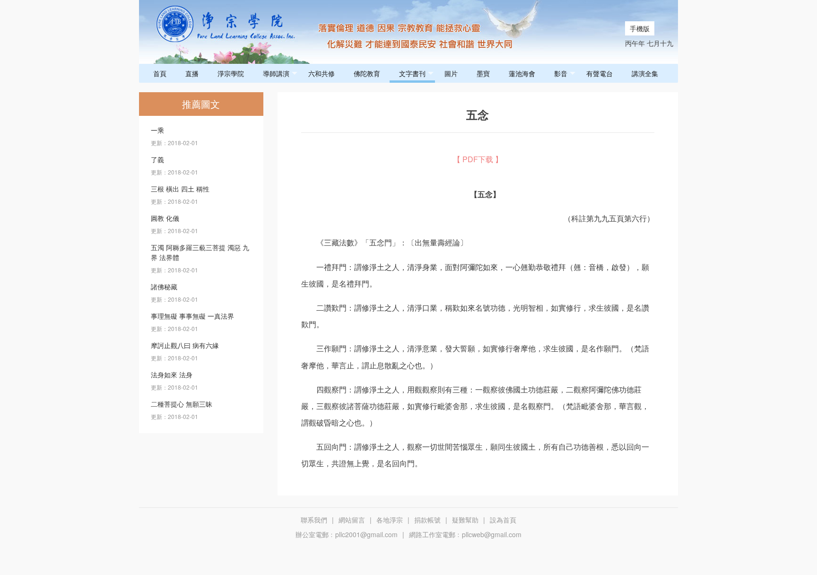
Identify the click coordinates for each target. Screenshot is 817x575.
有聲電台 (599, 73)
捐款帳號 (427, 519)
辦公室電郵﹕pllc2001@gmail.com (347, 534)
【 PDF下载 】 (478, 159)
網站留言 (352, 519)
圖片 (451, 73)
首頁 (159, 73)
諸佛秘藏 (164, 286)
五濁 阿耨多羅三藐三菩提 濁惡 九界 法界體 (200, 252)
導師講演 (276, 73)
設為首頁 (503, 519)
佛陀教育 (367, 73)
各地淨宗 (389, 519)
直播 (192, 73)
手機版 (640, 28)
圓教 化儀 (165, 218)
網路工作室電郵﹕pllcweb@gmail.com (465, 534)
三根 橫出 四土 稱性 (180, 188)
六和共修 (321, 73)
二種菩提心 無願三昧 (181, 404)
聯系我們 (314, 519)
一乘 (157, 130)
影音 (560, 73)
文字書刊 (412, 73)
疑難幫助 (465, 519)
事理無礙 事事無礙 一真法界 (192, 316)
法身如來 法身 (171, 374)
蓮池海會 (522, 73)
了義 (157, 159)
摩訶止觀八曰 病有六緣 (185, 345)
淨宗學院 (230, 73)
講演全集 (645, 73)
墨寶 (483, 73)
